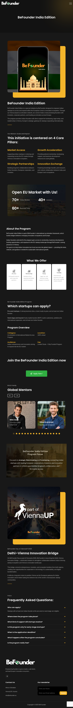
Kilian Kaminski (46, 422)
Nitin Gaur (14, 420)
